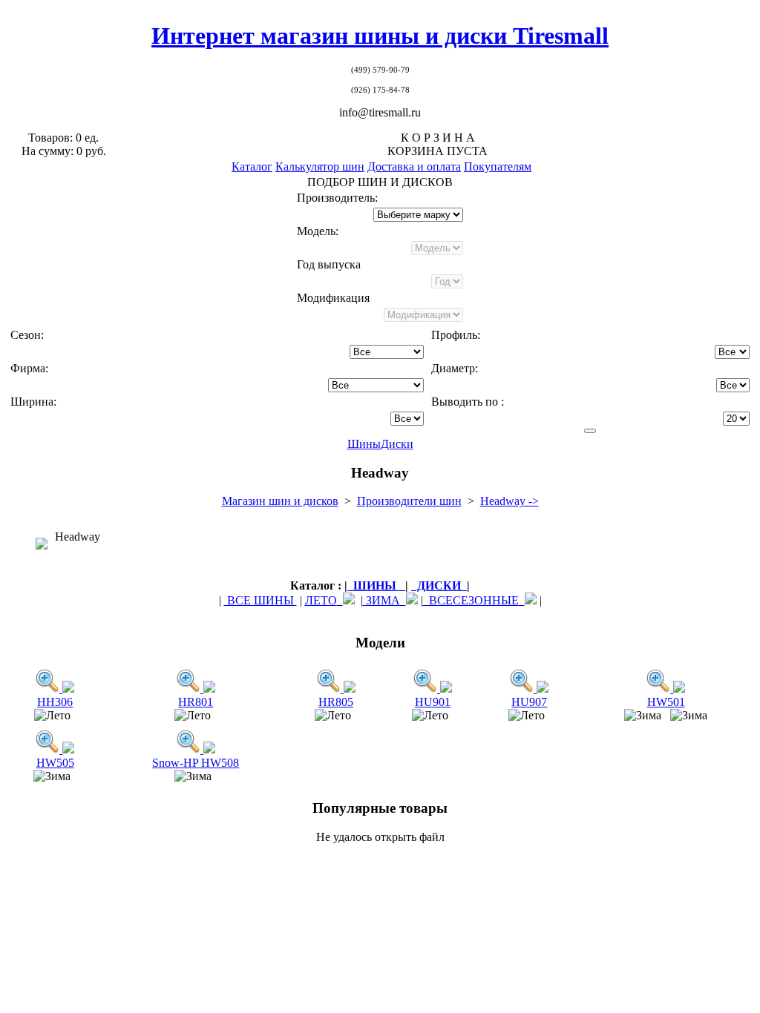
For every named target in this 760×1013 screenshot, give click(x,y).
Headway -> (509, 501)
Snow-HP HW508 (195, 762)
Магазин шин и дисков (280, 501)
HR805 (335, 702)
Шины (364, 444)
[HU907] (523, 688)
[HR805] (330, 688)
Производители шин (409, 501)
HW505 (55, 762)
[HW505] (49, 749)
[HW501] (659, 688)
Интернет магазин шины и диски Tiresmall (380, 35)
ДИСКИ (439, 585)
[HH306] (49, 688)
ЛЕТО (321, 600)
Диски (397, 444)
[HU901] (426, 688)
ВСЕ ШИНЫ (260, 600)
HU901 (433, 702)
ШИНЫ (376, 585)
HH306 (55, 702)
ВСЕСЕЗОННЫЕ (471, 600)
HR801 (195, 702)
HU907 (529, 702)
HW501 (666, 702)
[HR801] (190, 688)
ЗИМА (384, 600)
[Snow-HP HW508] (190, 749)
